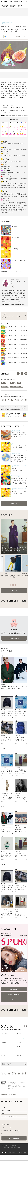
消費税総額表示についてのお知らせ (8, 1094)
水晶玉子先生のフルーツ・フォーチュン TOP (11, 272)
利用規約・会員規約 (16, 1147)
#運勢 (19, 382)
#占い (11, 382)
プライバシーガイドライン (7, 1147)
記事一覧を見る (5, 304)
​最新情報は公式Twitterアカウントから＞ (11, 302)
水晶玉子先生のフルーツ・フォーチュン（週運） (17, 406)
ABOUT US (4, 1145)
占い (6, 406)
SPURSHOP (4, 1149)
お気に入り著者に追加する (17, 304)
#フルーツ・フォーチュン (15, 386)
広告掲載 (14, 1145)
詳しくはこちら (19, 6)
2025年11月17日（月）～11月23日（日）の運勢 (13, 26)
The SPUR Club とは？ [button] (14, 638)
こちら (15, 1088)
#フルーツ (4, 382)
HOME (2, 406)
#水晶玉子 (4, 386)
